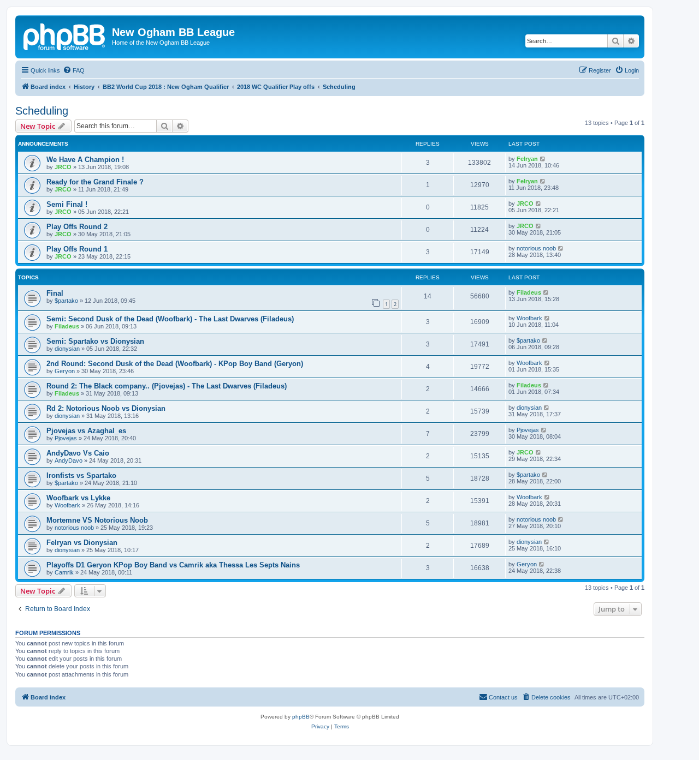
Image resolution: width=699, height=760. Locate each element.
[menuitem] (74, 70)
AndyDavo (68, 460)
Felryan (527, 158)
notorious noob (536, 248)
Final (54, 293)
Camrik (64, 572)
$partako (66, 300)
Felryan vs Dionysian (81, 542)
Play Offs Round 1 (77, 249)
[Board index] (65, 35)
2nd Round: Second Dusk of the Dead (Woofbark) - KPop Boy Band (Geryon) (174, 364)
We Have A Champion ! (85, 159)
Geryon (65, 371)
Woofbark (529, 318)
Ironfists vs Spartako (81, 475)
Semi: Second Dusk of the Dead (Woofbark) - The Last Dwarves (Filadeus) (170, 319)
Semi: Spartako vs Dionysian (95, 341)
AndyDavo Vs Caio (77, 453)
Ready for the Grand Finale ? (95, 182)
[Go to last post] (543, 158)
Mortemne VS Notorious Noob (97, 520)
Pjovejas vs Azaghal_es (86, 431)
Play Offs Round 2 (77, 227)
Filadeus (529, 292)
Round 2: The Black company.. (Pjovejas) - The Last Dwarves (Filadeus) (166, 386)
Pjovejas (66, 438)
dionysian (67, 348)
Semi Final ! (66, 204)
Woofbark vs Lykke (78, 498)
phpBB (301, 717)
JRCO (63, 167)
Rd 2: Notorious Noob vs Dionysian (105, 408)
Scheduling (41, 111)
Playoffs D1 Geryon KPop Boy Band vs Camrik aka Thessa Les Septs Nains (173, 565)
